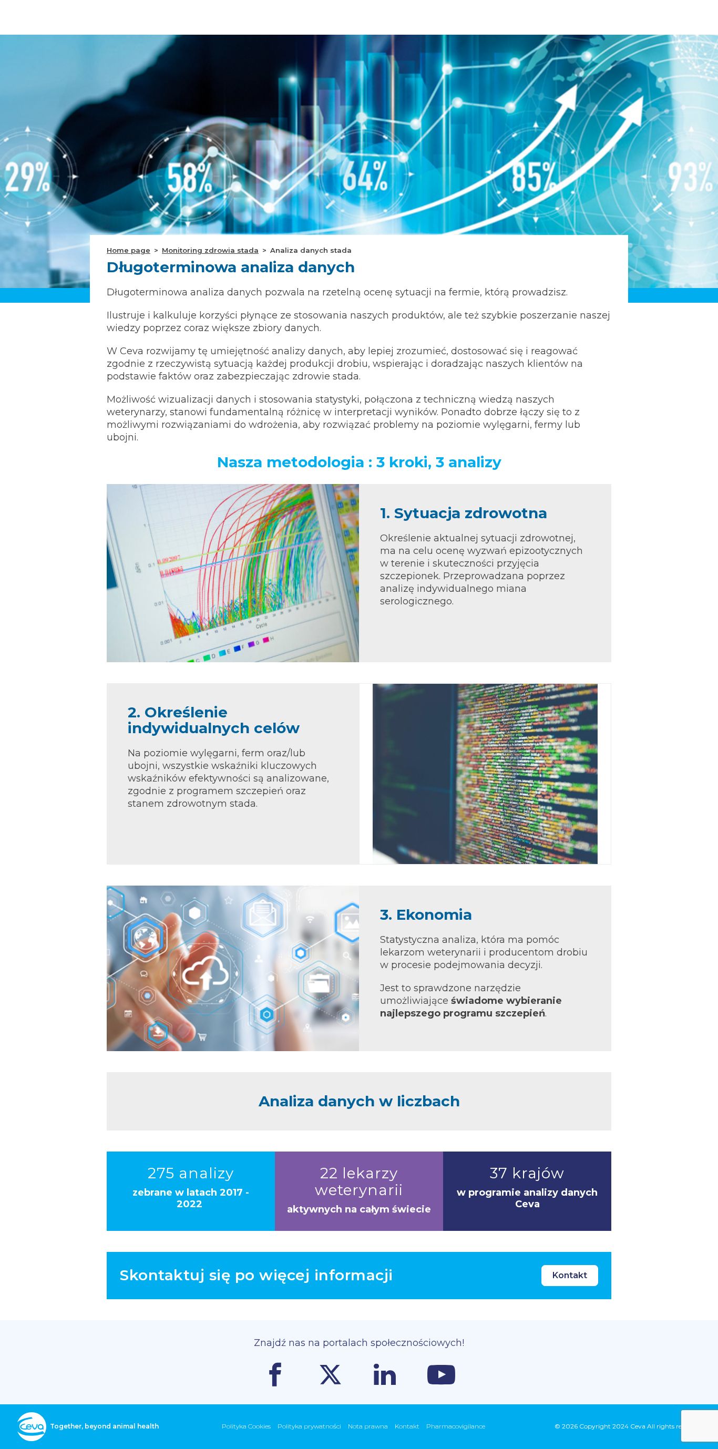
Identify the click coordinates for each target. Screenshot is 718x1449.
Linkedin (385, 1374)
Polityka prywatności (309, 1426)
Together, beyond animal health (104, 1426)
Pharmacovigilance (455, 1426)
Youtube (441, 1375)
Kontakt (569, 1275)
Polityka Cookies (246, 1426)
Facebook (275, 1374)
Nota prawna (368, 1426)
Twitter (330, 1374)
